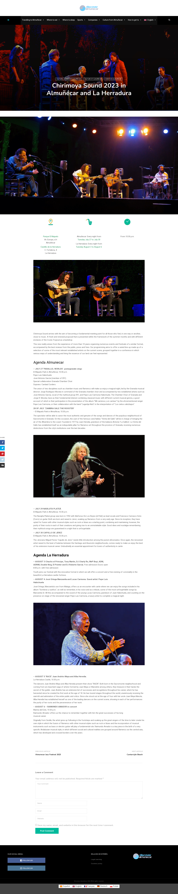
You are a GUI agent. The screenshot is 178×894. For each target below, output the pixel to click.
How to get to (133, 20)
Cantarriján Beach (135, 754)
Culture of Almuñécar (93, 79)
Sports (80, 20)
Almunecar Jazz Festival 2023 (48, 754)
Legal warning (96, 859)
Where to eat (52, 20)
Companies (92, 20)
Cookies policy (96, 864)
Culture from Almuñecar (113, 20)
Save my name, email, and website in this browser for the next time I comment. (76, 825)
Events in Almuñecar (113, 79)
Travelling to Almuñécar (32, 20)
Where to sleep (69, 20)
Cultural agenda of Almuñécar (68, 79)
